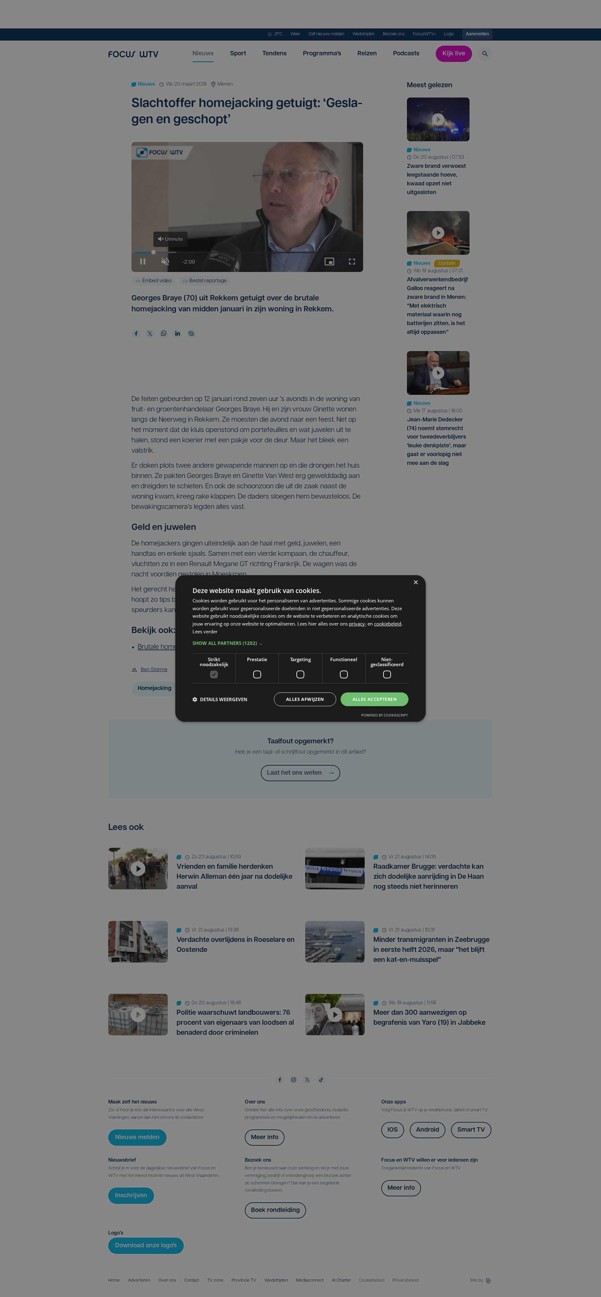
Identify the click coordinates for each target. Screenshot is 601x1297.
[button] (300, 643)
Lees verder (205, 631)
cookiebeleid (387, 624)
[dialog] (300, 648)
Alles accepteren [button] (374, 699)
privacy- (357, 624)
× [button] (415, 582)
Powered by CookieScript (384, 715)
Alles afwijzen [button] (305, 699)
